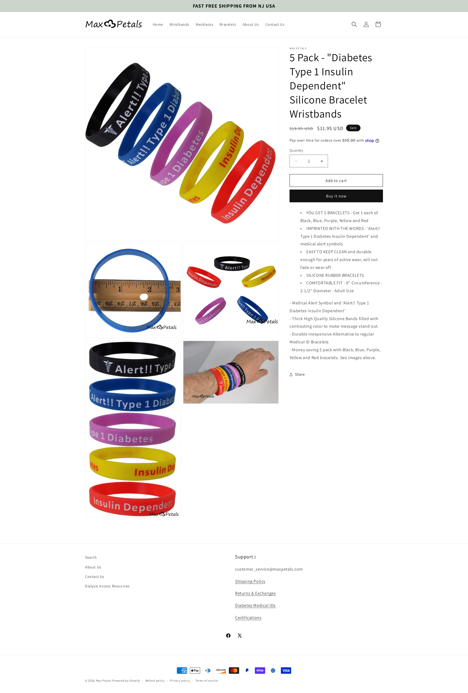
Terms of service (206, 680)
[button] (354, 24)
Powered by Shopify (126, 680)
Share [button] (300, 374)
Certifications (248, 617)
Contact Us (94, 576)
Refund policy (155, 680)
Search (91, 557)
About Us (93, 567)
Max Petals (104, 680)
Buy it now (336, 196)
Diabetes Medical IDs (255, 605)
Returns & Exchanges (255, 593)
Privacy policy (180, 680)
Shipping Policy (250, 581)
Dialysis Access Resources (107, 586)
